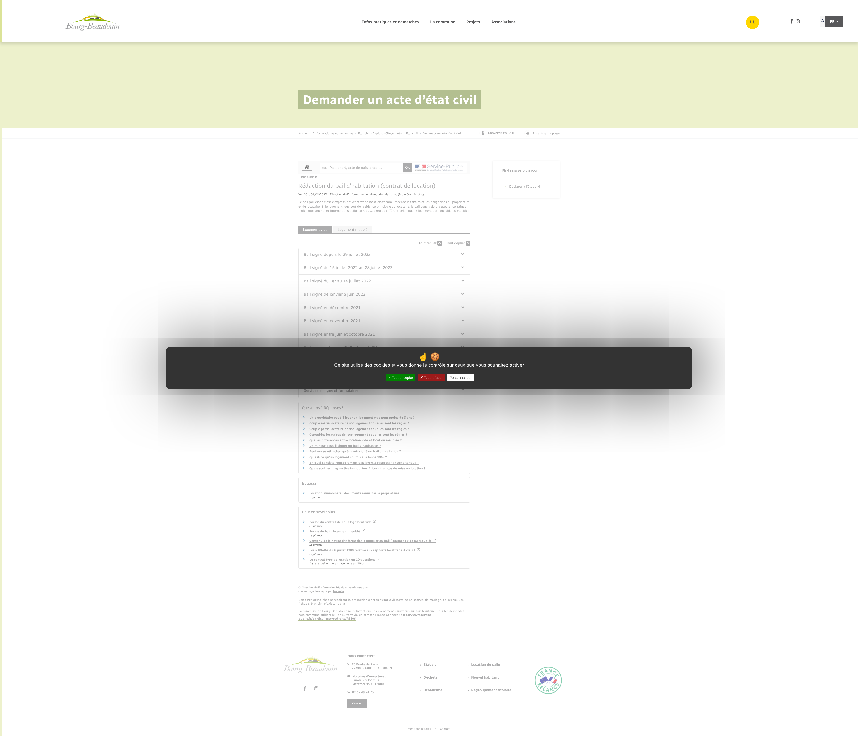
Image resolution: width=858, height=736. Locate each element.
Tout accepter (402, 377)
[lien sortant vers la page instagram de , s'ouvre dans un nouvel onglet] (798, 22)
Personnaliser (460, 377)
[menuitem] (390, 22)
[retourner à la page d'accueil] (93, 22)
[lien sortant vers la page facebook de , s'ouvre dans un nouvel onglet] (792, 23)
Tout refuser (432, 377)
